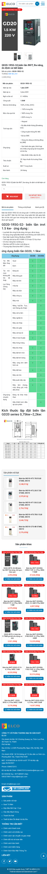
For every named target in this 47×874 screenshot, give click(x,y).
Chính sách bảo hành (11, 843)
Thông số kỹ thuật (24, 207)
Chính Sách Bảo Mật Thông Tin (15, 851)
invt (16, 74)
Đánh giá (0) (39, 207)
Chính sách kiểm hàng (11, 847)
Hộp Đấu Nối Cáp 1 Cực (12, 808)
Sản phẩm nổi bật (10, 801)
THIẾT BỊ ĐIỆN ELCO (32, 869)
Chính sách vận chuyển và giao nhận (17, 836)
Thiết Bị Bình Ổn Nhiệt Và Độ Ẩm (15, 819)
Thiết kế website (15, 872)
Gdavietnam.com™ (30, 872)
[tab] (7, 207)
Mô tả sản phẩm (7, 207)
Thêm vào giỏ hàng (13, 579)
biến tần (11, 74)
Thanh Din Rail (8, 816)
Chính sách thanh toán (11, 828)
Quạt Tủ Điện (8, 804)
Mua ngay (14, 196)
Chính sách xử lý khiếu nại (13, 832)
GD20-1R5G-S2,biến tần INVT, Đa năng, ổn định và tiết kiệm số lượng (23, 184)
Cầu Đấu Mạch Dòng (11, 812)
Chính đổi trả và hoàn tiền (13, 839)
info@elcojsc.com (13, 784)
